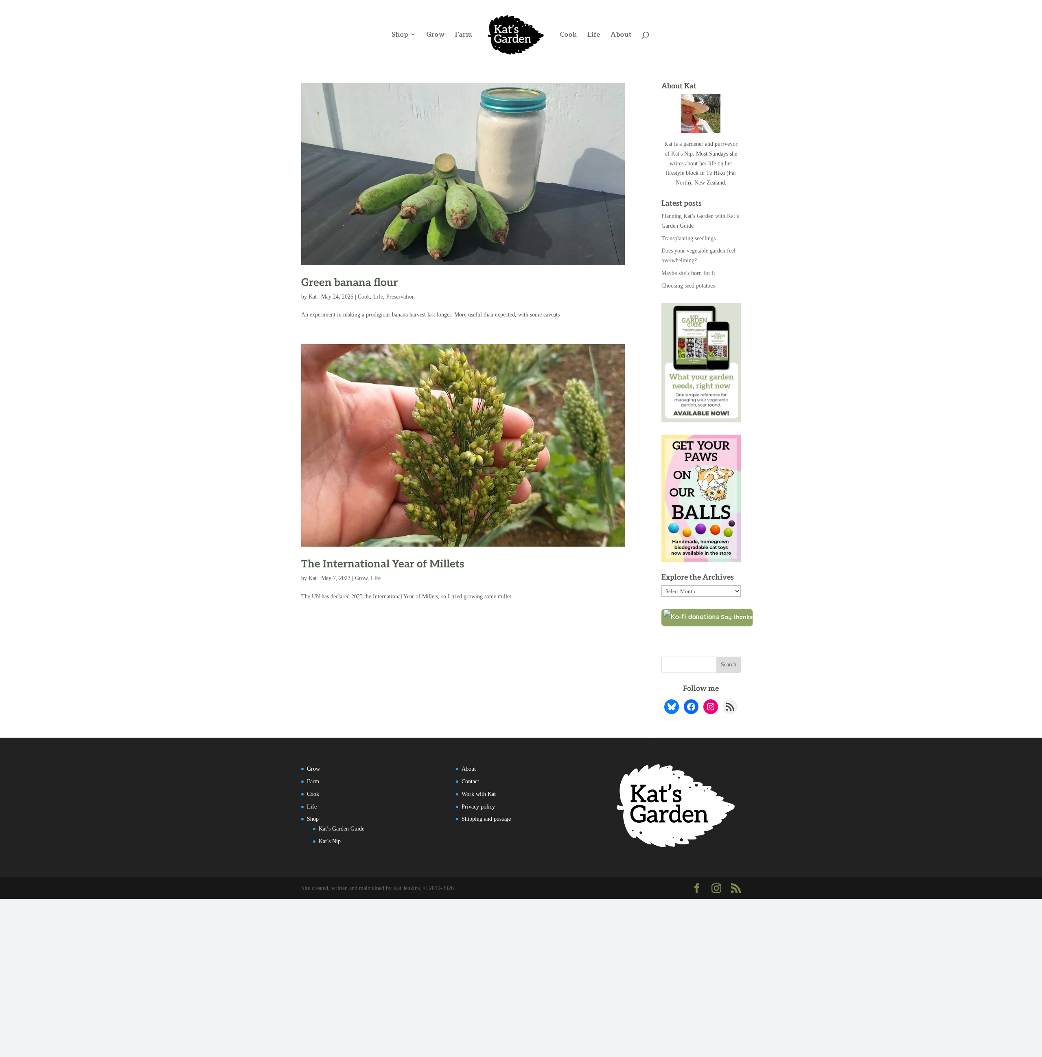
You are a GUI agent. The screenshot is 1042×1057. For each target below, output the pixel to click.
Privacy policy (478, 807)
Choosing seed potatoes (688, 286)
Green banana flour (349, 282)
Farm (464, 34)
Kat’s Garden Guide (341, 829)
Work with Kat (479, 794)
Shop (400, 34)
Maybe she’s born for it (688, 273)
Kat (313, 297)
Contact (470, 781)
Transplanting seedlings (688, 238)
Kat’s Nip (330, 841)
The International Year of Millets (382, 564)
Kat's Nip (682, 154)
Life (593, 34)
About (621, 34)
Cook (568, 34)
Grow (436, 34)
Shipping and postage (486, 819)
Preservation (400, 297)
